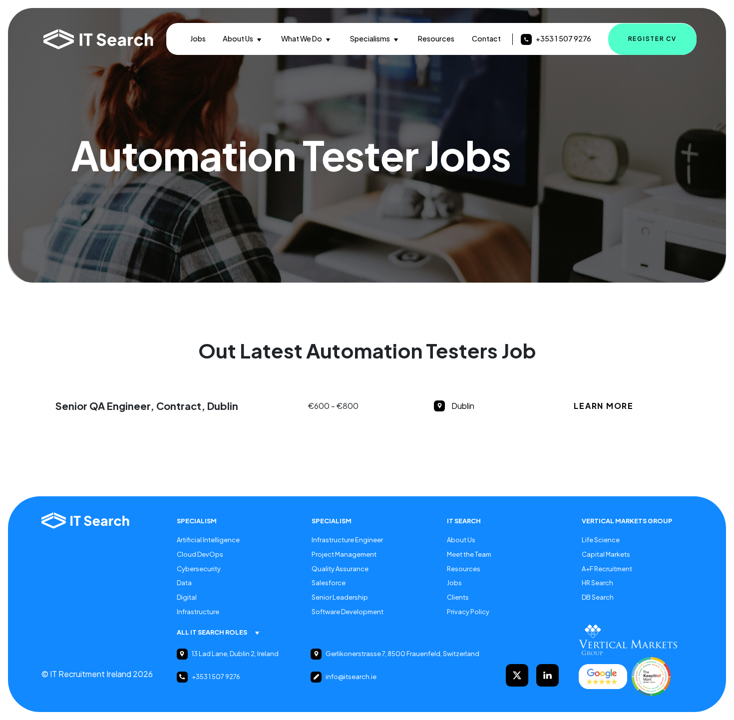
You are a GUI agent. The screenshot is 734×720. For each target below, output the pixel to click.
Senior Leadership (340, 597)
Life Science (601, 540)
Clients (458, 597)
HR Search (597, 583)
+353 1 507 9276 (563, 38)
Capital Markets (606, 554)
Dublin (462, 405)
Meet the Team (469, 554)
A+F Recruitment (607, 569)
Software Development (347, 612)
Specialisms (370, 38)
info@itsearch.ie (351, 677)
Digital (187, 597)
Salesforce (329, 583)
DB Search (598, 597)
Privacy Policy (468, 612)
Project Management (344, 554)
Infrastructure (198, 612)
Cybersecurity (199, 569)
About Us (238, 38)
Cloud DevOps (200, 554)
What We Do (301, 38)
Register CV (652, 38)
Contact (486, 38)
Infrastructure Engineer (347, 540)
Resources (436, 38)
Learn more (604, 405)
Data (184, 583)
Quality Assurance (340, 569)
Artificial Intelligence (208, 540)
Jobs (198, 38)
